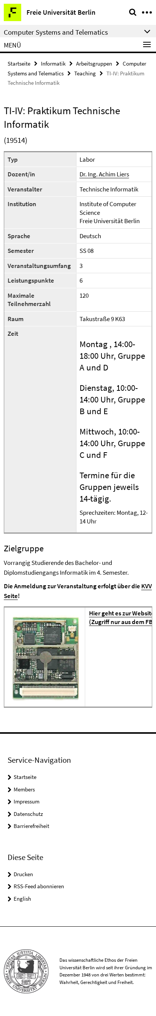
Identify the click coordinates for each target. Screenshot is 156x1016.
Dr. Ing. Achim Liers (104, 174)
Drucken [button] (23, 874)
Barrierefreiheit (31, 825)
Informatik (53, 63)
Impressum (26, 801)
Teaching (85, 73)
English (22, 898)
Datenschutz (28, 813)
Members (24, 789)
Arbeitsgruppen (94, 63)
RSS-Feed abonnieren (39, 886)
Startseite (19, 63)
